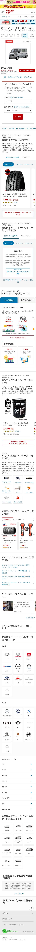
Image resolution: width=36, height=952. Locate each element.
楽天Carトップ (6, 17)
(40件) (9, 547)
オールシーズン (29, 164)
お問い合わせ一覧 (13, 939)
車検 (18, 35)
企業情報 (4, 924)
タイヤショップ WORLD (11, 205)
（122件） (17, 431)
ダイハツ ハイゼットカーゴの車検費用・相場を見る (16, 577)
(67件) (26, 547)
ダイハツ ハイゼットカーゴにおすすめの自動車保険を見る (16, 583)
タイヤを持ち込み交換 (10, 300)
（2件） (15, 202)
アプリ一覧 (4, 939)
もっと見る (29, 617)
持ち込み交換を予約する (18, 337)
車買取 (11, 35)
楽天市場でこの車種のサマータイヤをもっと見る (18, 213)
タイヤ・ (25, 35)
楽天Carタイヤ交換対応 (12, 157)
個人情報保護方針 (13, 924)
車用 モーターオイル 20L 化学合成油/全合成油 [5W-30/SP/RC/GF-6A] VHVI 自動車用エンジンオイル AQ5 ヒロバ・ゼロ (15, 424)
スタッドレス (19, 164)
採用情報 (22, 924)
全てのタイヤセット (26, 236)
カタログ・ (4, 35)
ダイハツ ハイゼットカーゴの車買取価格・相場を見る (16, 572)
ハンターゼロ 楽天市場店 (12, 434)
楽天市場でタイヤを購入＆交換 (28, 300)
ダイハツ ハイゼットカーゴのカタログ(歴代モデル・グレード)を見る (15, 566)
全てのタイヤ (26, 157)
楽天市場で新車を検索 (27, 70)
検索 (19, 117)
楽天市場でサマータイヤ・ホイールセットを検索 (18, 281)
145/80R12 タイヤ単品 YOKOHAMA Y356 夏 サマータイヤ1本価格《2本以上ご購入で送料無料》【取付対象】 (15, 195)
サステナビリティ (22, 939)
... (12, 17)
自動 (32, 35)
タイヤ (5, 128)
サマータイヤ (8, 164)
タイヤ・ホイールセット (18, 128)
